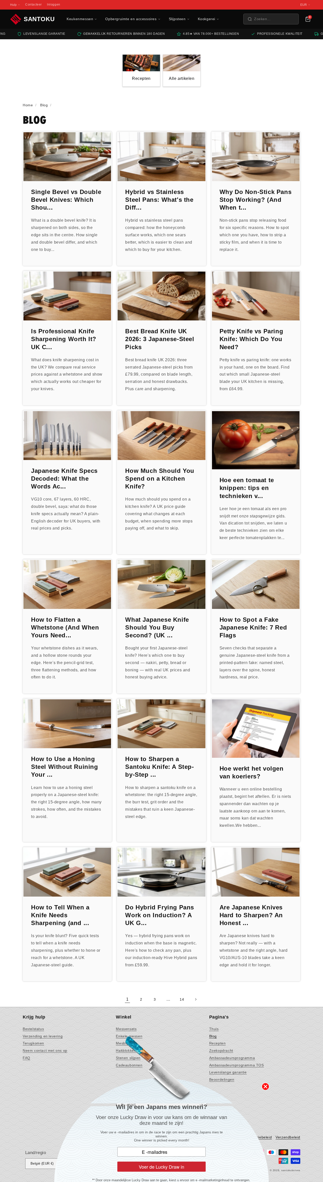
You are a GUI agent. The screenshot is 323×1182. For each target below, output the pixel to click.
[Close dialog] (265, 1086)
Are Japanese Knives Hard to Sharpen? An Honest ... (251, 915)
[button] (271, 19)
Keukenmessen (80, 19)
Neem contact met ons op (45, 1050)
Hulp (13, 5)
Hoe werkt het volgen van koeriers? (252, 772)
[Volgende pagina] (195, 999)
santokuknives (290, 1170)
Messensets (126, 1029)
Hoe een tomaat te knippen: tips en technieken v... (247, 488)
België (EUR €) (42, 1163)
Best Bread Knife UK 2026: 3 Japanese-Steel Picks (159, 339)
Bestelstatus (33, 1029)
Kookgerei (206, 19)
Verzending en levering (43, 1036)
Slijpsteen (177, 19)
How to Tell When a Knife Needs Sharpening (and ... (60, 915)
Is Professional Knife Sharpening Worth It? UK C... (63, 339)
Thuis (214, 1029)
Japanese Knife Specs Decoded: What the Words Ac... (64, 478)
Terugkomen (33, 1043)
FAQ (26, 1058)
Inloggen (53, 4)
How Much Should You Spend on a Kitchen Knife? (159, 478)
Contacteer (33, 4)
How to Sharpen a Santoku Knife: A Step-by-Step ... (159, 767)
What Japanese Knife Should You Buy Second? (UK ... (157, 627)
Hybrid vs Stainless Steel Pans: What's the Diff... (159, 199)
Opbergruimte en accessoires (130, 19)
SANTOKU (39, 19)
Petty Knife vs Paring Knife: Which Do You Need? (251, 339)
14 (182, 999)
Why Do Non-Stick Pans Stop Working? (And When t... (256, 199)
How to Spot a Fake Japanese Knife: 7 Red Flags (253, 627)
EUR (303, 5)
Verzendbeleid (288, 1137)
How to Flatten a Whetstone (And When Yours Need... (65, 627)
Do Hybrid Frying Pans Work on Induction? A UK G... (159, 915)
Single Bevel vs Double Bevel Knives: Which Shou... (66, 199)
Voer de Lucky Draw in (161, 1166)
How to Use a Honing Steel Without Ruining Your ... (64, 767)
